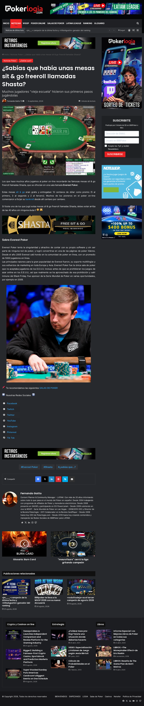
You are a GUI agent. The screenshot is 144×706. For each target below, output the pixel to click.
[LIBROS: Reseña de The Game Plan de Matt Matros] (103, 665)
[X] (25, 522)
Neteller (117, 696)
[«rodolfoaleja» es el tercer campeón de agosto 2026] (81, 587)
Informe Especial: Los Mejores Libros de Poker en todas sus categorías (125, 635)
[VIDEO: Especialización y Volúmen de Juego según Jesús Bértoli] (58, 651)
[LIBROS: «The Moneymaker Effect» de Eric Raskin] (103, 651)
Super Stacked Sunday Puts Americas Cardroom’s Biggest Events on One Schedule (35, 674)
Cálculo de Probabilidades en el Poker (79, 664)
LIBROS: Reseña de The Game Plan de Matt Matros (124, 664)
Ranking (87, 23)
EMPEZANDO (75, 696)
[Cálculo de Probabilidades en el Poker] (58, 664)
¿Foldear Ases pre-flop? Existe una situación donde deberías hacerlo (78, 635)
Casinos (108, 696)
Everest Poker (30, 467)
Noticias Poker (16, 54)
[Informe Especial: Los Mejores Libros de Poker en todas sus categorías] (103, 635)
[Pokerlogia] (24, 9)
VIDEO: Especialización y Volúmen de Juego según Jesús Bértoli (80, 650)
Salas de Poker (55, 23)
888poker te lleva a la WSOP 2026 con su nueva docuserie (52, 30)
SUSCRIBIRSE (115, 154)
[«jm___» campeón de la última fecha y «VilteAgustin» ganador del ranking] (16, 587)
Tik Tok (11, 437)
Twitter (10, 415)
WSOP (26, 23)
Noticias (16, 23)
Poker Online (38, 23)
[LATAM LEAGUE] (48, 43)
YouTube (11, 420)
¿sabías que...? (67, 467)
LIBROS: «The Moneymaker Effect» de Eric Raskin (125, 650)
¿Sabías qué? (26, 61)
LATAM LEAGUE (73, 23)
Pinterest (11, 432)
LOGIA (85, 696)
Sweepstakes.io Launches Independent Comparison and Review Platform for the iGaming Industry (35, 637)
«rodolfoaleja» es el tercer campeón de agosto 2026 (80, 599)
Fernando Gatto (13, 101)
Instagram (12, 426)
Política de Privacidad (132, 696)
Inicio (6, 23)
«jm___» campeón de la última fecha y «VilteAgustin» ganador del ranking (16, 601)
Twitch (10, 409)
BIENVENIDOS (61, 696)
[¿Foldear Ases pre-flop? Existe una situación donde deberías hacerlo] (58, 635)
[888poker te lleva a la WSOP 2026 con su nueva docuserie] (49, 587)
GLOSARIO (99, 23)
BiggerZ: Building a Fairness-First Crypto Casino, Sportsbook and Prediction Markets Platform (35, 656)
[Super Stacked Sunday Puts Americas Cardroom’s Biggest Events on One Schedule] (13, 673)
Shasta (48, 467)
